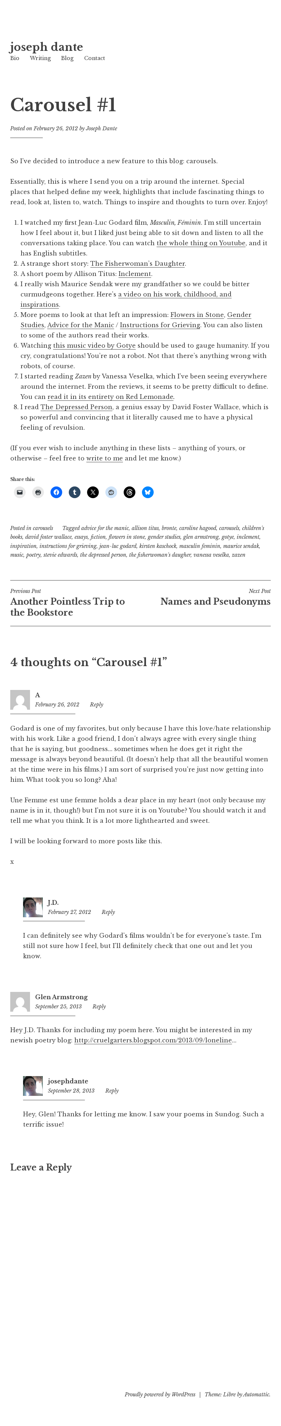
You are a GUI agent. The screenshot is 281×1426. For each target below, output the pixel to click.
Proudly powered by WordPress (160, 1394)
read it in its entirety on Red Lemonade (110, 396)
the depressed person (103, 555)
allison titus (145, 528)
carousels (43, 528)
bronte (169, 528)
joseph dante (46, 47)
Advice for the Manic (80, 325)
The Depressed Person (76, 407)
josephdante (68, 1081)
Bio (14, 58)
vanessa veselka (211, 555)
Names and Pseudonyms (216, 597)
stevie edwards (60, 555)
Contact (94, 58)
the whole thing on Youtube (201, 243)
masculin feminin (199, 546)
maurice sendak (241, 546)
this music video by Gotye (94, 345)
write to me (104, 458)
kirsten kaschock (157, 546)
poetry (33, 555)
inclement (248, 537)
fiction (98, 537)
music (16, 555)
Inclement (135, 273)
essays (81, 537)
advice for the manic (105, 528)
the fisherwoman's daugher (160, 555)
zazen (239, 555)
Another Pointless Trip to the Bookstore (67, 603)
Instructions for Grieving (160, 325)
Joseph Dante (101, 128)
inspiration (23, 546)
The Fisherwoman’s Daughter (137, 263)
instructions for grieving (68, 546)
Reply (96, 704)
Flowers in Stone (197, 314)
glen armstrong (201, 537)
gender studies (164, 537)
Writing (40, 58)
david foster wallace (48, 537)
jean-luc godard (118, 546)
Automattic (256, 1394)
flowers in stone (127, 537)
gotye (228, 537)
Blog (67, 58)
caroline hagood (197, 528)
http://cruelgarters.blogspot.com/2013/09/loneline (153, 1040)
